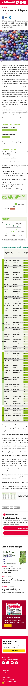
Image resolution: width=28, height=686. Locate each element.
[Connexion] (21, 2)
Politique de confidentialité (8, 679)
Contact (4, 672)
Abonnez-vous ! (5, 670)
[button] (3, 683)
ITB (11, 507)
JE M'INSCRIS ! (14, 651)
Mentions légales (6, 677)
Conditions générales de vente (9, 681)
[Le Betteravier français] (8, 2)
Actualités (4, 14)
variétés (16, 507)
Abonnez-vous (8, 625)
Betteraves (5, 507)
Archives (4, 675)
